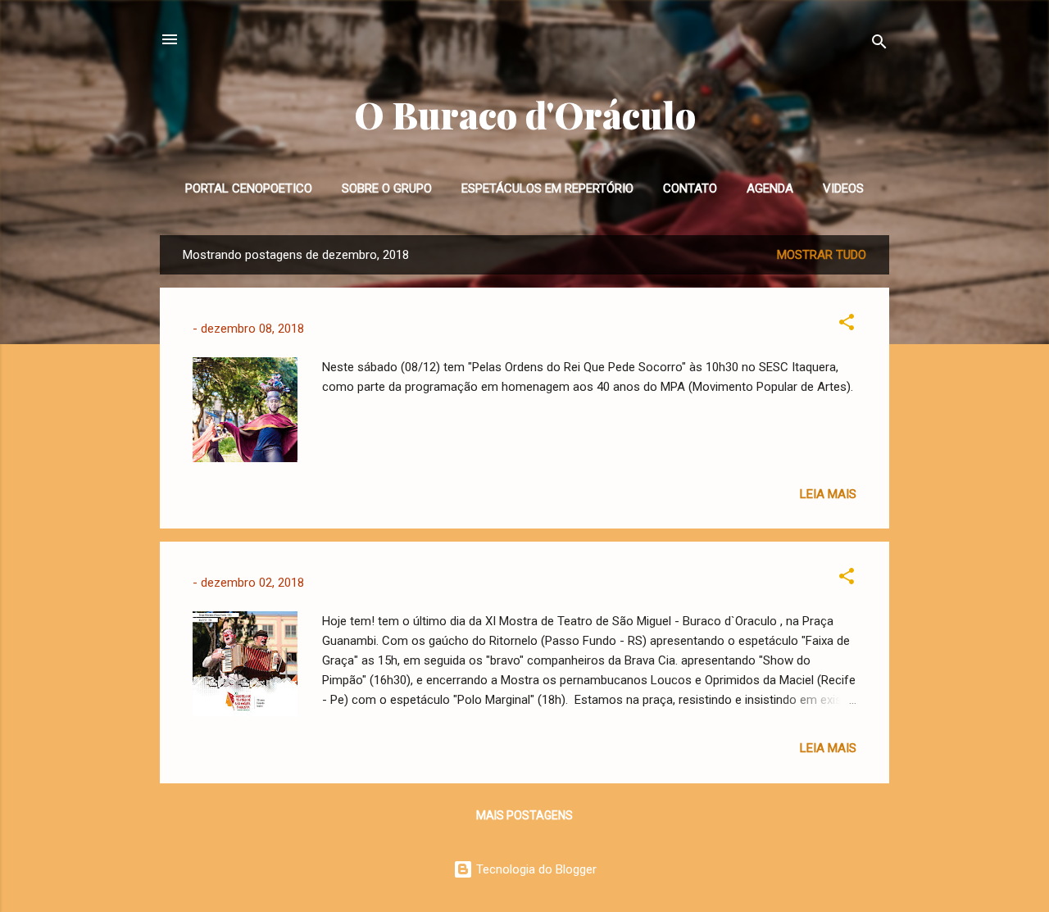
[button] (846, 325)
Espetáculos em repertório (547, 188)
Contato (690, 188)
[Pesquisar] (879, 45)
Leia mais (828, 494)
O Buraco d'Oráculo (525, 114)
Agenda (770, 188)
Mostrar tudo (821, 254)
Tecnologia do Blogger (535, 869)
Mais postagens (524, 815)
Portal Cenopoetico (248, 188)
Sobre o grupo (387, 188)
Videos (843, 188)
